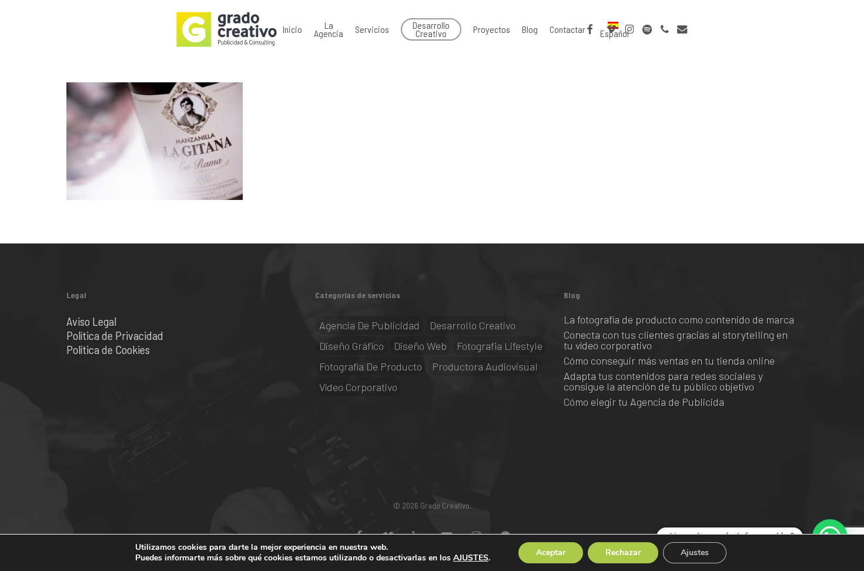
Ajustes (695, 552)
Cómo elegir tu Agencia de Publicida (644, 401)
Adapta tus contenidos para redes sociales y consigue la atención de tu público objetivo (663, 381)
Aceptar (550, 552)
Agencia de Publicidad (369, 325)
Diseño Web (420, 345)
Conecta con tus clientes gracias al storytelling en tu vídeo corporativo (676, 339)
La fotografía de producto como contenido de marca (680, 319)
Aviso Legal (91, 321)
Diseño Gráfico (351, 345)
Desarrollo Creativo (472, 325)
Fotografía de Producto (370, 366)
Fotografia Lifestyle (499, 345)
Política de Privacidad (114, 335)
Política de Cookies (108, 349)
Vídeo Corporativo (358, 386)
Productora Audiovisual (485, 366)
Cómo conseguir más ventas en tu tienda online (669, 360)
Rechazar (623, 552)
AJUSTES (470, 558)
